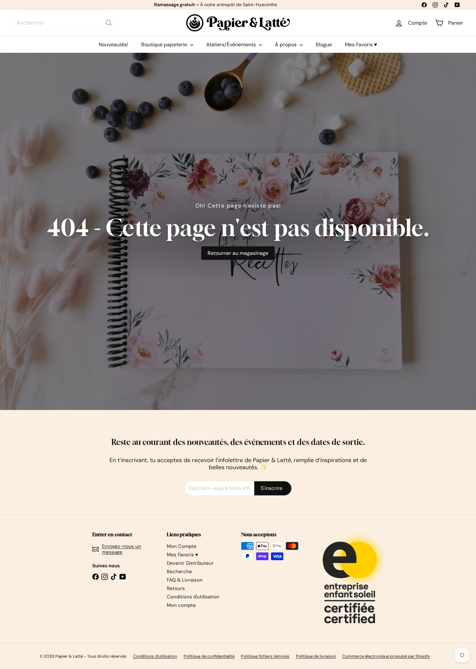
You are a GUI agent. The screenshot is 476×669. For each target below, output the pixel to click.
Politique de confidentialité (209, 656)
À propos (286, 44)
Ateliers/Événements (231, 44)
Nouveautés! (113, 44)
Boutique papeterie (164, 44)
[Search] (109, 23)
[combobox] (65, 23)
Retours (176, 588)
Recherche (179, 571)
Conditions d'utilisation (193, 597)
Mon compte (181, 605)
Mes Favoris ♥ (361, 44)
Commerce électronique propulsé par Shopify (386, 656)
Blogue (324, 44)
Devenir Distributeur (190, 563)
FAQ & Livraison (185, 580)
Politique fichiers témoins (265, 656)
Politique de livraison (316, 656)
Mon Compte (182, 546)
